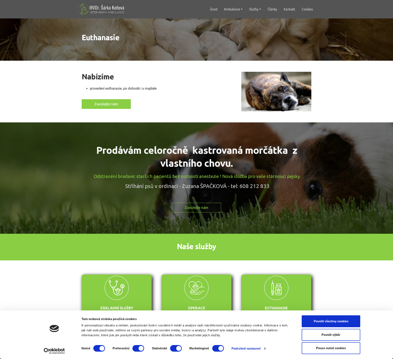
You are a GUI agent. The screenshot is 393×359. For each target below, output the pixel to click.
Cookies (307, 9)
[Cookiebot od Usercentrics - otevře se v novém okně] (54, 351)
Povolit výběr (331, 334)
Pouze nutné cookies (331, 348)
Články (272, 9)
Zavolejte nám (106, 104)
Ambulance (232, 9)
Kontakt (289, 9)
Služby (254, 9)
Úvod (213, 9)
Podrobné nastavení (246, 348)
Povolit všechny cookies (331, 321)
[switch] (138, 348)
